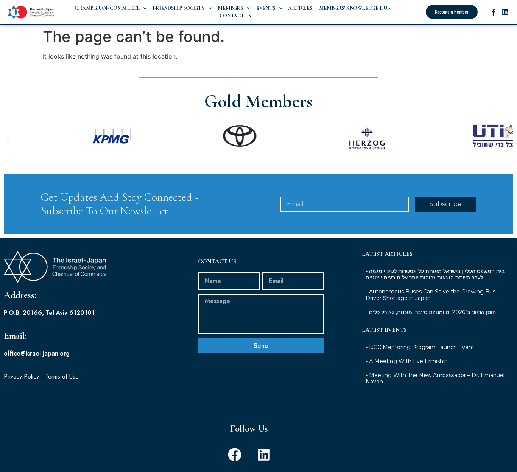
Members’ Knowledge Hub (354, 8)
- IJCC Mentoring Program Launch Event (420, 347)
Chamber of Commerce (107, 8)
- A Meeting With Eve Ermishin (407, 361)
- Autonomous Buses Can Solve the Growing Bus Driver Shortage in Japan (430, 294)
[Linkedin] (505, 12)
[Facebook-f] (493, 12)
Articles (300, 8)
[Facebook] (234, 454)
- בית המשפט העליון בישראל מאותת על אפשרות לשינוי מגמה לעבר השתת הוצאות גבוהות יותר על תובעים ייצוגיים (435, 274)
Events (265, 8)
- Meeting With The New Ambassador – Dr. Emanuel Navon (435, 378)
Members (230, 8)
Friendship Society (178, 8)
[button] (8, 141)
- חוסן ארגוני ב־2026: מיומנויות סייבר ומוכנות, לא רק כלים (431, 312)
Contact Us (235, 15)
